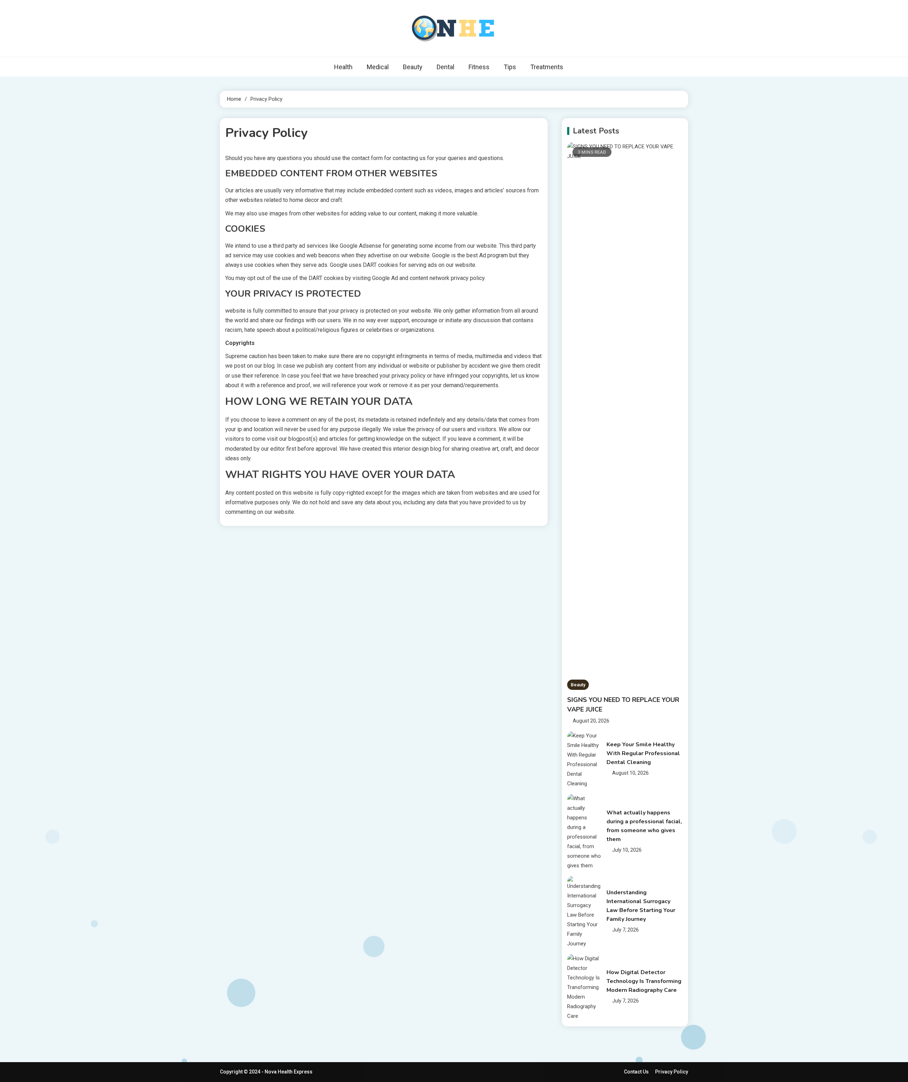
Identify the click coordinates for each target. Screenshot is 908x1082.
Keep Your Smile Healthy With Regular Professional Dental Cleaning (643, 753)
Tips (510, 67)
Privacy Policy (671, 1072)
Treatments (546, 67)
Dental (445, 67)
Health (343, 67)
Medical (378, 67)
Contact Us (636, 1072)
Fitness (479, 67)
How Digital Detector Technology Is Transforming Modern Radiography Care (644, 981)
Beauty (412, 67)
